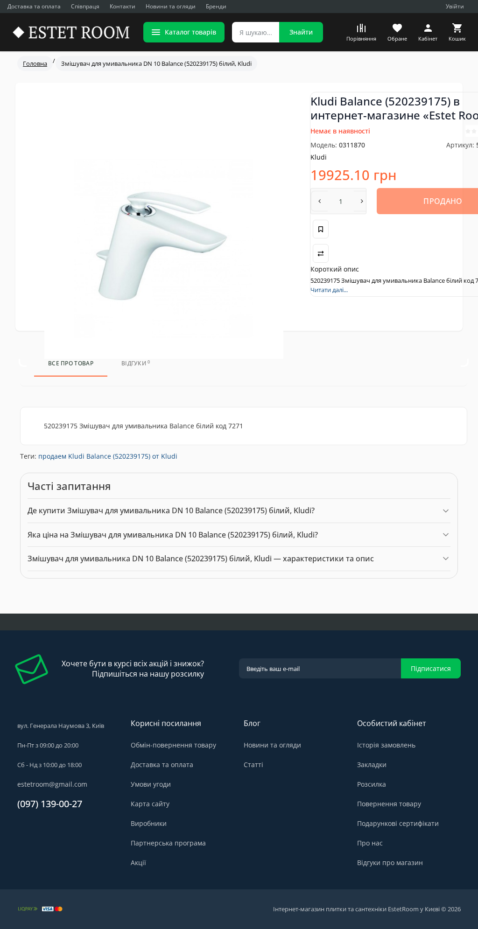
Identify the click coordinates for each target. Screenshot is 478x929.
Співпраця (85, 6)
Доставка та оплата (34, 6)
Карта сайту (150, 803)
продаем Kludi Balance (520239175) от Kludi (107, 456)
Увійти (455, 6)
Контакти (122, 6)
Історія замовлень (386, 744)
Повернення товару (389, 803)
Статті (253, 764)
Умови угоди (151, 784)
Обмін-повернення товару (173, 744)
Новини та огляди (171, 6)
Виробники (149, 823)
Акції (138, 862)
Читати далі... (329, 290)
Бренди (216, 6)
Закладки (372, 764)
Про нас (370, 842)
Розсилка (371, 784)
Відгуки (135, 363)
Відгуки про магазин (390, 862)
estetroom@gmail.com (52, 784)
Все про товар (70, 363)
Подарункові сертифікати (398, 823)
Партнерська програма (168, 842)
